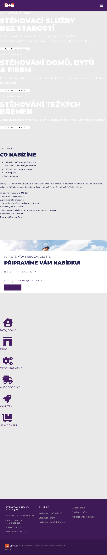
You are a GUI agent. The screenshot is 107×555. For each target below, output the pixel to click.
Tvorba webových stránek (30, 546)
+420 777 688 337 (28, 272)
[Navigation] (101, 5)
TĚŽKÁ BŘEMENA (11, 368)
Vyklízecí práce (79, 512)
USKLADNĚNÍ (8, 425)
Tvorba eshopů (48, 546)
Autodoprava (78, 508)
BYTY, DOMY (8, 330)
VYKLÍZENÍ (6, 406)
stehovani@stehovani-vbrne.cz (32, 280)
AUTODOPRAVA (10, 387)
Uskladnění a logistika (83, 517)
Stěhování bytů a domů (50, 513)
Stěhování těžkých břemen (52, 522)
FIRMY (4, 349)
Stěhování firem (47, 518)
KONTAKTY (13, 287)
